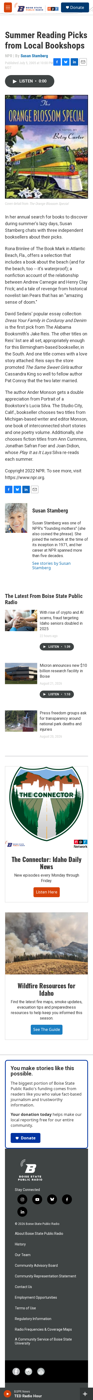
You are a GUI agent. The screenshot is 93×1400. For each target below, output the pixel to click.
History (20, 1244)
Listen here (46, 892)
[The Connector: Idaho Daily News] (46, 807)
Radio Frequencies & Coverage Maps (43, 1329)
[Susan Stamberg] (16, 518)
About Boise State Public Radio (39, 1234)
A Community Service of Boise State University (43, 1341)
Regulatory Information (33, 1319)
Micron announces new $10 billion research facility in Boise (63, 671)
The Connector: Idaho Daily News (47, 862)
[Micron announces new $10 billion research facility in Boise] (21, 673)
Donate (77, 7)
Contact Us (23, 1287)
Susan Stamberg (34, 55)
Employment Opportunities (36, 1297)
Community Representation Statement (45, 1276)
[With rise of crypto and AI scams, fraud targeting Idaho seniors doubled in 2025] (21, 620)
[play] (7, 1393)
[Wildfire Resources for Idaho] (46, 943)
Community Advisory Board (36, 1265)
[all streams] (86, 1394)
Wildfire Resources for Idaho (46, 989)
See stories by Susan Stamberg (51, 565)
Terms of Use (25, 1308)
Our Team (23, 1255)
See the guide (46, 1029)
